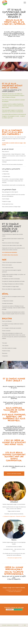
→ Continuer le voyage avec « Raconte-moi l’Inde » (14, 516)
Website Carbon (18, 609)
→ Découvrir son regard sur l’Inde (14, 557)
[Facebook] (23, 625)
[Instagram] (25, 625)
